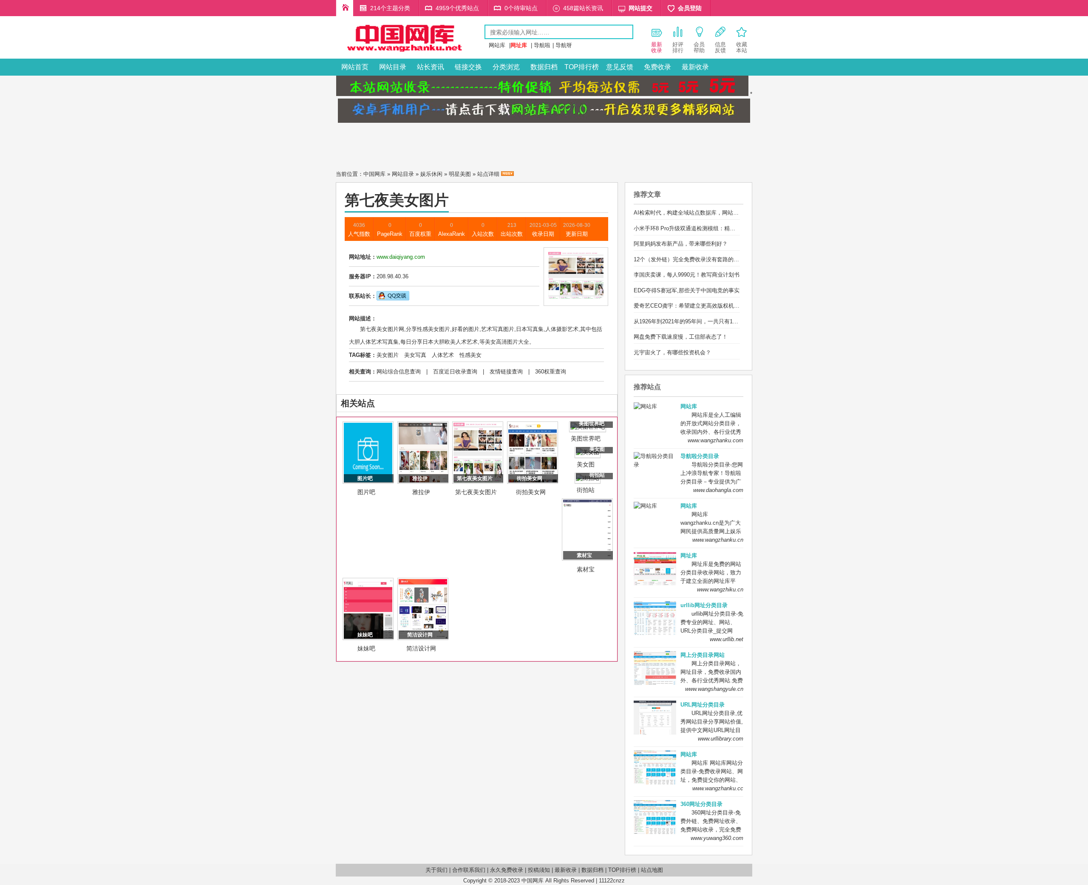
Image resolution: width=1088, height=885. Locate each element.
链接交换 (468, 67)
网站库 (497, 45)
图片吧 (366, 492)
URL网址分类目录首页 (345, 8)
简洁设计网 (421, 648)
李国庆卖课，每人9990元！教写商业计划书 (687, 274)
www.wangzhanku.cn (717, 540)
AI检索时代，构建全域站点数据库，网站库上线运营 (697, 212)
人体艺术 (443, 355)
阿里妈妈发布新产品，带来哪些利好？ (681, 243)
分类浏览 (506, 67)
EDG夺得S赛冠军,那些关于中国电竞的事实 (687, 290)
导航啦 (542, 45)
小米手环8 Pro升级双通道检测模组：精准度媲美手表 (698, 228)
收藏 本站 (741, 47)
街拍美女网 (531, 492)
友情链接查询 (506, 371)
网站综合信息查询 (399, 371)
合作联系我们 (468, 870)
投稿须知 (539, 870)
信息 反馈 (720, 47)
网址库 (688, 555)
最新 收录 (656, 47)
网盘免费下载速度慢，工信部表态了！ (681, 337)
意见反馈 (619, 67)
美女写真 (415, 355)
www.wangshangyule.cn (714, 689)
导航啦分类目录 (699, 456)
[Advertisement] (544, 144)
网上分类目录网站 (702, 655)
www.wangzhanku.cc (717, 788)
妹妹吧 (366, 648)
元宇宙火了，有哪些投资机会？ (672, 352)
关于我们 (436, 870)
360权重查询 (550, 371)
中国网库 (374, 174)
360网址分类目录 (701, 804)
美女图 (586, 464)
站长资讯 (430, 67)
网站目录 (392, 67)
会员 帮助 (699, 47)
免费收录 (657, 67)
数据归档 (544, 67)
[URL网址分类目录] (410, 52)
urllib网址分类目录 (704, 605)
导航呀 (563, 45)
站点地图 (652, 870)
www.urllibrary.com (720, 738)
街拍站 (586, 489)
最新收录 (695, 67)
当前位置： (349, 174)
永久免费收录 (506, 870)
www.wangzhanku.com (715, 440)
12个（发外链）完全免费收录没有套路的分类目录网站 (700, 259)
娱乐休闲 (431, 174)
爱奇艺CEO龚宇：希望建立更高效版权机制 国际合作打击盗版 (709, 306)
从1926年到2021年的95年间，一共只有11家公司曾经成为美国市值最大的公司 (729, 321)
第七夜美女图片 (476, 492)
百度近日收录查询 (455, 371)
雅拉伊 (421, 492)
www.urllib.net (726, 639)
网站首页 (354, 67)
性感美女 (470, 355)
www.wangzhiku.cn (720, 589)
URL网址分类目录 (702, 704)
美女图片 (388, 355)
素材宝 (586, 569)
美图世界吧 (586, 438)
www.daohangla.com (718, 490)
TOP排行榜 (581, 67)
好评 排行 (677, 47)
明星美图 (460, 174)
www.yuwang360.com (717, 838)
